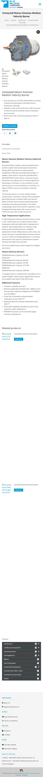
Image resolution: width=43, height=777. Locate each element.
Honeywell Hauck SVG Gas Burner (25, 334)
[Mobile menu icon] (40, 4)
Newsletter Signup (10, 749)
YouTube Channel (10, 745)
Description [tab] (6, 144)
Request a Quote (9, 126)
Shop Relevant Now (11, 717)
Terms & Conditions (11, 721)
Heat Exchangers (8, 764)
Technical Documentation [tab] (11, 149)
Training (7, 735)
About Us (6, 703)
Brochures (7, 731)
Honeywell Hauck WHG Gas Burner (26, 485)
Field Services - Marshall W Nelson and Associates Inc (20, 761)
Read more (18, 339)
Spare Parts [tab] (6, 153)
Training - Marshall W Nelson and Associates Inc (18, 758)
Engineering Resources (11, 707)
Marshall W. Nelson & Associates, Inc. (29, 773)
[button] (38, 32)
